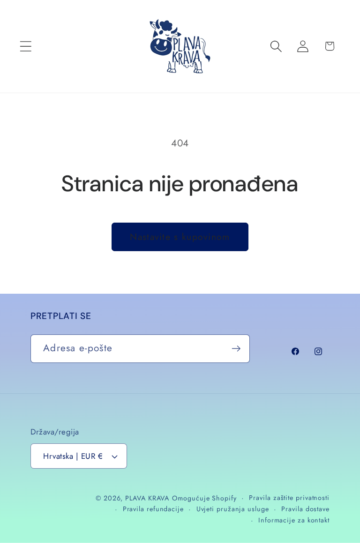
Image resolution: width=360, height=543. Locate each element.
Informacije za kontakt (294, 520)
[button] (25, 46)
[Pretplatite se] (236, 348)
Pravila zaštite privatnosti (289, 497)
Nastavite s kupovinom (180, 236)
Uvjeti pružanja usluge (232, 509)
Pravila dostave (305, 509)
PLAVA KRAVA (147, 498)
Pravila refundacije (153, 509)
